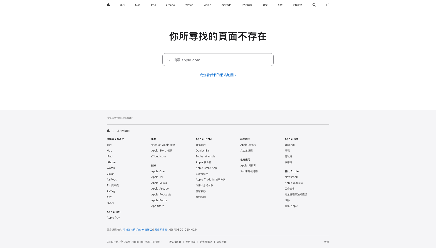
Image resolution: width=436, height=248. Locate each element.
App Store (157, 206)
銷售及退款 (206, 242)
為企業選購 (246, 150)
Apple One (158, 171)
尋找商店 (201, 145)
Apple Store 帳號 (161, 150)
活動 (287, 200)
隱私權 (288, 156)
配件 (109, 197)
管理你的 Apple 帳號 (163, 145)
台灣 (326, 242)
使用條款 (191, 242)
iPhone (111, 162)
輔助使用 (290, 145)
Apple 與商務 (248, 145)
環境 (287, 150)
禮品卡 (110, 203)
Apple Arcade (160, 188)
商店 (109, 145)
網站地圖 (222, 242)
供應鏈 (288, 162)
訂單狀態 (201, 191)
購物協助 (201, 197)
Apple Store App (206, 168)
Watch (111, 168)
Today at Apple (205, 156)
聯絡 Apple (291, 206)
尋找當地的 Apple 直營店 (137, 229)
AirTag (111, 191)
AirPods (112, 179)
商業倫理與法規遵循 (296, 194)
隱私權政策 (175, 242)
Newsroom (291, 177)
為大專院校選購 (249, 171)
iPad (109, 156)
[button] (314, 5)
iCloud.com (158, 156)
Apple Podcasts (161, 194)
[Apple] (108, 130)
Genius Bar (203, 150)
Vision (110, 174)
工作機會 (290, 188)
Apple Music (159, 183)
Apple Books (159, 200)
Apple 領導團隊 (294, 183)
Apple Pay (113, 217)
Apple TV (157, 177)
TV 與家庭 (113, 185)
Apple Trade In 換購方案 (210, 179)
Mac (109, 150)
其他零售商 (161, 229)
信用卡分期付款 (204, 185)
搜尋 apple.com (186, 60)
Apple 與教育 (248, 165)
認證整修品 (202, 174)
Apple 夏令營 (203, 162)
